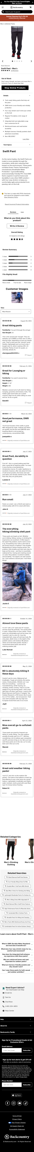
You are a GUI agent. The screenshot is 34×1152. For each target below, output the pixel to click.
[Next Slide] (32, 2)
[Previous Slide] (1, 2)
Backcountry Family (7, 1032)
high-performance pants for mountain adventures (18, 908)
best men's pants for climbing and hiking (18, 891)
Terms (17, 1077)
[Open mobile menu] (3, 7)
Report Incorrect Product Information (17, 204)
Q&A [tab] (22, 212)
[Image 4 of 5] (19, 61)
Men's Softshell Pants (7, 24)
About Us (3, 1026)
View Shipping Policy (11, 197)
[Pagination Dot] (15, 20)
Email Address (7, 1046)
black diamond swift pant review (18, 877)
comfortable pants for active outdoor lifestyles (18, 926)
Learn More (26, 139)
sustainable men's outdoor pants (18, 913)
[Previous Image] (2, 61)
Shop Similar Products (15, 87)
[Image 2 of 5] (15, 61)
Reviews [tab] (13, 212)
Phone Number (7, 1081)
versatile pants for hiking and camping (18, 917)
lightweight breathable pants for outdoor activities (18, 895)
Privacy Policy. (23, 1077)
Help (2, 1019)
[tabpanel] (17, 511)
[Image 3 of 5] (17, 61)
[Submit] (3, 11)
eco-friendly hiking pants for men (18, 882)
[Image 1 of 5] (12, 61)
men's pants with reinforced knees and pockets (18, 922)
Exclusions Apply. (6, 1067)
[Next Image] (31, 61)
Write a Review (17, 226)
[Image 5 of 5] (21, 61)
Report (29, 355)
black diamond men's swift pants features (18, 904)
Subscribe (27, 1050)
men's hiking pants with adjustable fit (18, 899)
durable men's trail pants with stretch (18, 886)
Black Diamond (5, 66)
